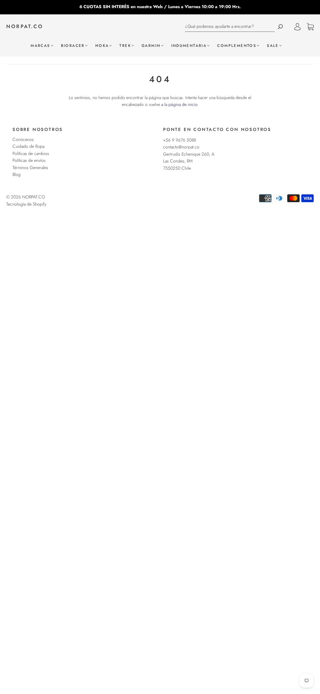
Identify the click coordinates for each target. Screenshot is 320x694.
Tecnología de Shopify (26, 204)
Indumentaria (189, 45)
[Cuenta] (297, 26)
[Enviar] (280, 26)
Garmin (151, 45)
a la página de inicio (179, 104)
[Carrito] (310, 27)
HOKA (102, 45)
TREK (125, 45)
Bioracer (73, 45)
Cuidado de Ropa (28, 146)
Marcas (40, 45)
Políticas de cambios (30, 153)
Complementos (236, 45)
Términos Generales (30, 167)
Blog (16, 174)
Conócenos (23, 139)
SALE (273, 45)
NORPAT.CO (24, 26)
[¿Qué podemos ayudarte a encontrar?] (230, 26)
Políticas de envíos (29, 160)
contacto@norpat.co (181, 147)
